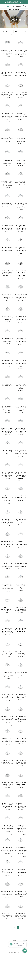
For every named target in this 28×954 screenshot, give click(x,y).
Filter (6, 31)
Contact (14, 936)
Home (9, 9)
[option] (14, 2)
